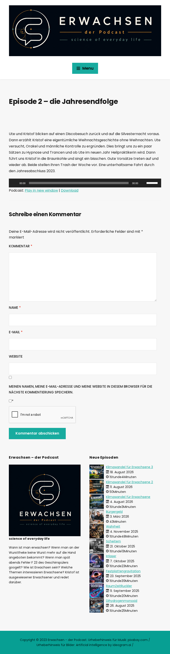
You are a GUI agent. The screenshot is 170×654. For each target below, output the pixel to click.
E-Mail (16, 332)
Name (15, 307)
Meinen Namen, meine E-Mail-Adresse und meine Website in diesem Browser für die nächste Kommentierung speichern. (80, 389)
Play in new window (41, 190)
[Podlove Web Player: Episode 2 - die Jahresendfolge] (85, 122)
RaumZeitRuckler (119, 586)
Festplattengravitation (123, 571)
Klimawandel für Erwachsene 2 (129, 482)
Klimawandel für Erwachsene (128, 497)
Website (16, 356)
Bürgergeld (114, 511)
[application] (85, 183)
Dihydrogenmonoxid (121, 601)
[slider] (153, 183)
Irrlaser (111, 556)
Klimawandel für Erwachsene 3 (129, 467)
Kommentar (20, 246)
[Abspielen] (14, 183)
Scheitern (113, 541)
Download (69, 190)
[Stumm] (143, 183)
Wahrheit (113, 526)
